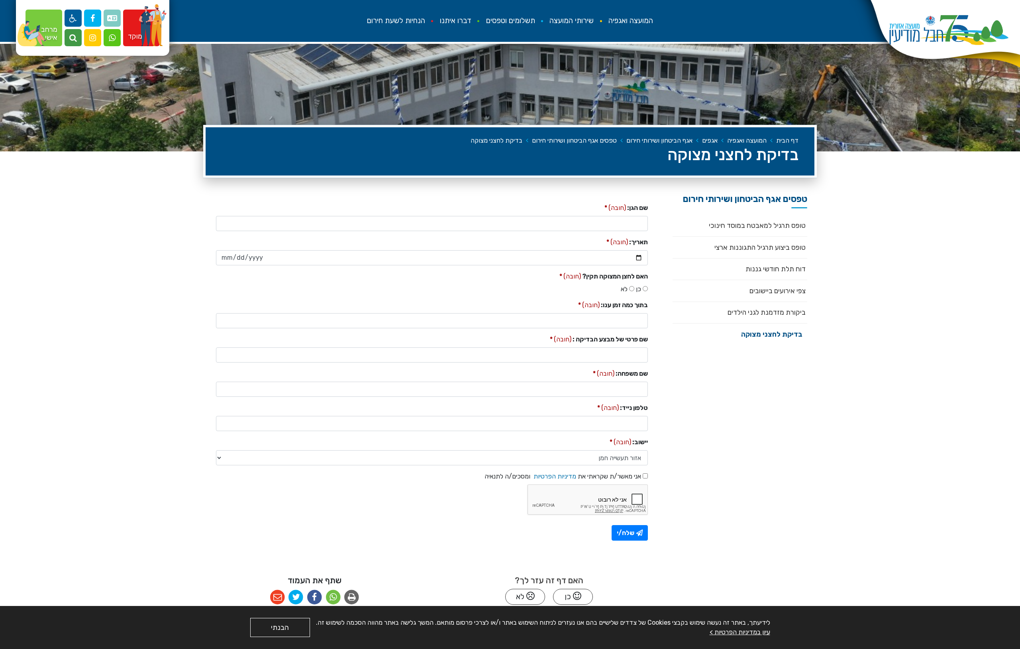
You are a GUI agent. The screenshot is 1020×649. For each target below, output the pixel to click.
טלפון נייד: (622, 407)
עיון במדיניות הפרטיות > (740, 632)
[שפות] (112, 18)
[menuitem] (631, 21)
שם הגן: (626, 207)
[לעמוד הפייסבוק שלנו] (92, 18)
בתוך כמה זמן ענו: (613, 304)
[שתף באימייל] (277, 597)
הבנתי (280, 627)
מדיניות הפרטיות (554, 476)
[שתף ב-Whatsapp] (333, 597)
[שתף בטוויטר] (295, 597)
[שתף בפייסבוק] (314, 597)
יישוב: (629, 441)
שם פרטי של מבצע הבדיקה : (599, 339)
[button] (112, 37)
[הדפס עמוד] (351, 597)
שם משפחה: (620, 373)
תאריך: (627, 241)
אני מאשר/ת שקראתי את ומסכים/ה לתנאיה (562, 476)
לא (624, 289)
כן (638, 289)
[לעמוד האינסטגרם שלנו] (92, 37)
